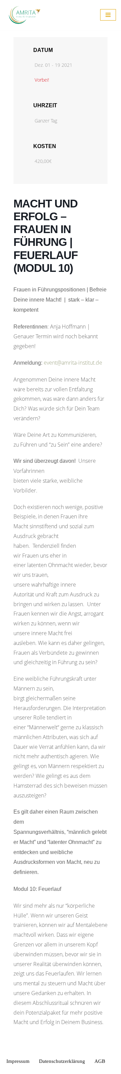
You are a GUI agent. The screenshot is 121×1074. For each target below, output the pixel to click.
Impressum (18, 1061)
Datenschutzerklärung (62, 1061)
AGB (99, 1061)
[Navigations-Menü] (108, 15)
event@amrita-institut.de (73, 362)
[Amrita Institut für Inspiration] (25, 15)
